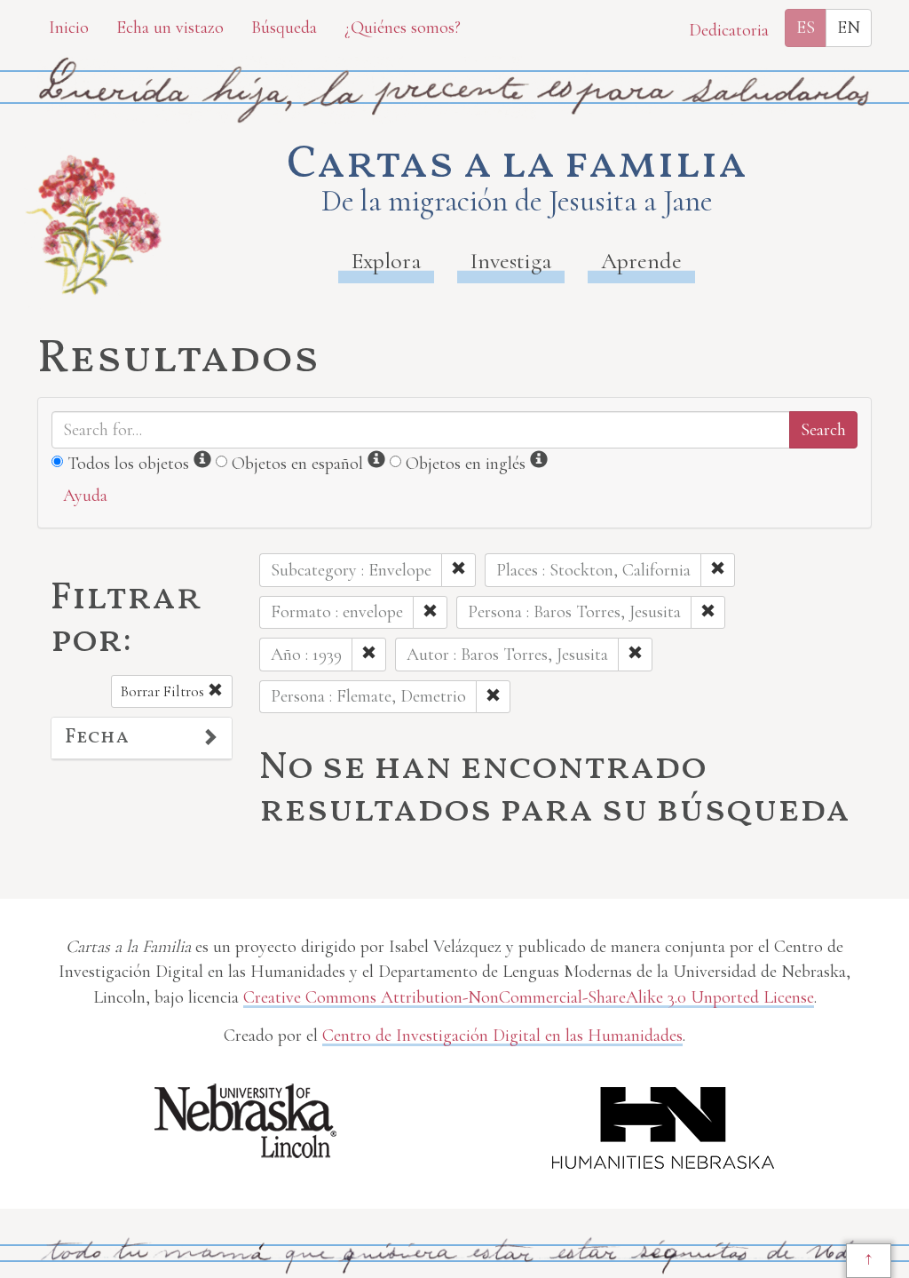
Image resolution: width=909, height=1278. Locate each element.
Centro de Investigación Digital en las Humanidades (502, 1035)
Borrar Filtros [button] (164, 691)
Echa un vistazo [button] (170, 27)
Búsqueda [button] (284, 27)
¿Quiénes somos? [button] (402, 27)
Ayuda (85, 495)
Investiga (510, 260)
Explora (386, 260)
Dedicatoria (729, 30)
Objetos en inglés (466, 463)
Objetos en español (297, 463)
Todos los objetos (128, 463)
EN (848, 27)
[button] (141, 738)
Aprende (641, 260)
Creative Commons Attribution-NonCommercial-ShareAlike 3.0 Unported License (528, 997)
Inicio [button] (69, 27)
